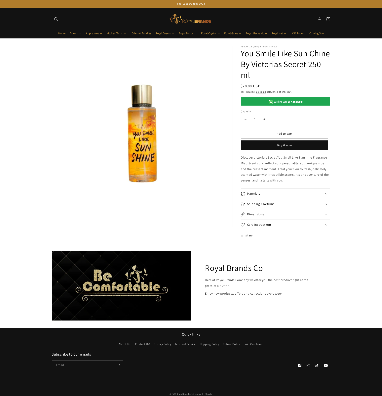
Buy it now (284, 145)
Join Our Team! (253, 344)
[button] (56, 19)
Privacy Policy (162, 344)
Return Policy (231, 344)
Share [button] (249, 235)
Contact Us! (142, 344)
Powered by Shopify (202, 394)
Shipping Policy (209, 344)
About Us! (125, 344)
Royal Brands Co (185, 394)
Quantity (246, 111)
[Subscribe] (118, 365)
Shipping (261, 91)
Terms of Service (185, 344)
